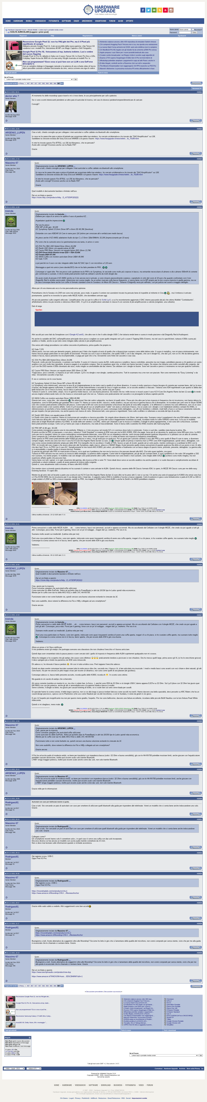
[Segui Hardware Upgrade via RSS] (159, 10)
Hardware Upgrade (171, 1068)
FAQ (52, 36)
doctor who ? (12, 96)
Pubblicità (85, 1098)
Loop (163, 510)
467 (28, 83)
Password (173, 32)
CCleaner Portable (173, 1010)
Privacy (77, 1098)
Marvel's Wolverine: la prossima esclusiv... (138, 1017)
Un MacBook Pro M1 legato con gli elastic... (138, 1004)
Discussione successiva (112, 991)
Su (202, 1068)
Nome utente (174, 29)
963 (43, 83)
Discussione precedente (94, 991)
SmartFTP (170, 1017)
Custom (158, 510)
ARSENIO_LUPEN (15, 132)
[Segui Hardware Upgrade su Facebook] (142, 10)
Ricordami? (198, 30)
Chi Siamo (64, 1098)
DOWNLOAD (106, 1085)
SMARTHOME (100, 20)
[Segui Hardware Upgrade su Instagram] (171, 10)
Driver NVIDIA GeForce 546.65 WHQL (180, 1015)
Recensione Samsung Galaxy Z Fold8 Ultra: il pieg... (34, 1016)
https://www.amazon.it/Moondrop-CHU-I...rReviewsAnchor (55, 893)
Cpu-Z (169, 1014)
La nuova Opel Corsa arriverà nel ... (136, 1003)
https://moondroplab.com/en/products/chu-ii (49, 891)
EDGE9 (76, 20)
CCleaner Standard (173, 1012)
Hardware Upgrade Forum (17, 30)
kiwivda (9, 211)
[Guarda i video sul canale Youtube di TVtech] (165, 10)
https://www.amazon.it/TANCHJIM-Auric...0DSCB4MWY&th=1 (57, 976)
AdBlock (94, 1098)
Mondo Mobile (32, 30)
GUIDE (120, 20)
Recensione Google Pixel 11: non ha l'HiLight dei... (33, 996)
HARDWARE (18, 20)
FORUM (112, 20)
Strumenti (196, 88)
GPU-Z (169, 1001)
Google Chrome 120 (173, 1023)
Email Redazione (114, 1098)
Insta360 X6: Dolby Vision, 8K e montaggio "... (31, 1022)
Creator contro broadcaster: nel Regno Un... (139, 1008)
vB (12, 1049)
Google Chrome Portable (175, 1021)
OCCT (169, 1003)
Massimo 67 (11, 162)
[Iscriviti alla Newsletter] (154, 10)
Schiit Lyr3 (106, 300)
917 (36, 83)
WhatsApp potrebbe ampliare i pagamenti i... (139, 1012)
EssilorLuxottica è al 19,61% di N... (136, 1021)
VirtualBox (170, 1025)
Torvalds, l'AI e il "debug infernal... (135, 1023)
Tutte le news (103, 73)
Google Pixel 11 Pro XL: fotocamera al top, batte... (33, 1003)
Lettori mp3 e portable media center (51, 30)
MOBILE (29, 20)
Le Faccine (9, 1051)
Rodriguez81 (12, 802)
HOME (8, 20)
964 (47, 83)
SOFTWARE (66, 20)
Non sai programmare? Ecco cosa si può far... (31, 1009)
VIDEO (141, 1085)
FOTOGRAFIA (54, 20)
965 (51, 83)
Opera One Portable (173, 1006)
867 (32, 83)
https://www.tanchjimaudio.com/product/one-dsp (51, 972)
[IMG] (13, 1053)
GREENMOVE (87, 20)
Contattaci (159, 1068)
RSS (123, 1098)
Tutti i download (170, 1030)
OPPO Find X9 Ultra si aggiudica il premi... (138, 1025)
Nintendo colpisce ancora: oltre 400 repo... (138, 999)
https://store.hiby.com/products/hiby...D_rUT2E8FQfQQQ (55, 197)
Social (128, 1098)
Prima (21, 83)
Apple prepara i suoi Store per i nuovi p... (138, 1006)
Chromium (170, 999)
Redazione (102, 1098)
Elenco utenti (137, 36)
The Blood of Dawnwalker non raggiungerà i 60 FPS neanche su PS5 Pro (128, 66)
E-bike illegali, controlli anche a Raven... (137, 1014)
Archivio (182, 1068)
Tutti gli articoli (10, 73)
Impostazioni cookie (139, 1098)
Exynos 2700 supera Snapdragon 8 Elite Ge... (139, 1010)
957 (39, 83)
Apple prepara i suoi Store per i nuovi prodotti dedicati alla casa (124, 53)
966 (55, 83)
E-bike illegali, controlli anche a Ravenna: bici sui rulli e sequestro (125, 63)
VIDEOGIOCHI (40, 20)
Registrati (23, 36)
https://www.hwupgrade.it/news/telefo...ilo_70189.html (117, 139)
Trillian (169, 1019)
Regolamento (88, 36)
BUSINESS (118, 1085)
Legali (71, 1098)
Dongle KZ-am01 (77, 334)
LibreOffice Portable (173, 1004)
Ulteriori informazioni (147, 1092)
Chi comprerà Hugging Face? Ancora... (137, 1001)
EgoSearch (182, 36)
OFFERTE (129, 20)
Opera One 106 (172, 1008)
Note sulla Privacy (193, 1068)
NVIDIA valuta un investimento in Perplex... (138, 1019)
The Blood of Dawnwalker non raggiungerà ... (139, 1015)
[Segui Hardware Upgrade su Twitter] (148, 10)
